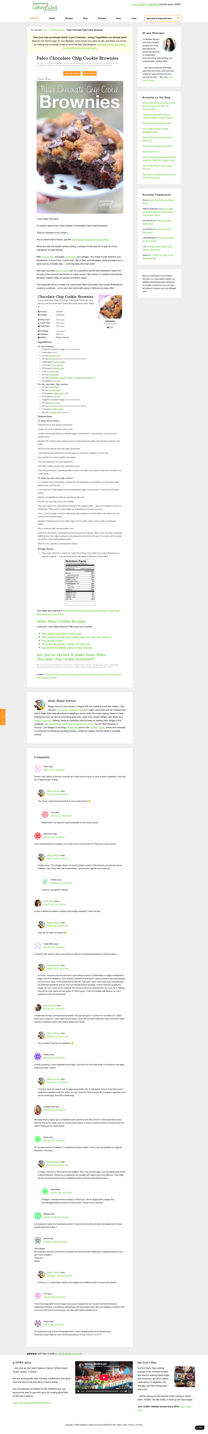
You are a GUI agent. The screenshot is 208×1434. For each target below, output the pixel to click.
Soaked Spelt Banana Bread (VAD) (158, 145)
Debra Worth (48, 901)
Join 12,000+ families (145, 4)
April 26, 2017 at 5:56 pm (54, 1057)
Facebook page (97, 727)
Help (125, 1424)
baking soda (58, 368)
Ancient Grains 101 (151, 151)
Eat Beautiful (72, 727)
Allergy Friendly (52, 674)
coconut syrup (62, 270)
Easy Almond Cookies (52, 640)
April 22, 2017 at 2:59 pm (61, 815)
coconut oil (70, 256)
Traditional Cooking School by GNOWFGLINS (45, 7)
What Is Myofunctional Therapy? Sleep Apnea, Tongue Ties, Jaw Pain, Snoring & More (159, 105)
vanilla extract (59, 362)
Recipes (53, 677)
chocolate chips (55, 412)
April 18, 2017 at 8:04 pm (57, 794)
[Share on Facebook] (2, 711)
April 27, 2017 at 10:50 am (54, 1109)
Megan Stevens (53, 791)
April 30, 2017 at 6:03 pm (61, 1192)
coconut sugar (53, 371)
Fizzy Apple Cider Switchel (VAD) (157, 123)
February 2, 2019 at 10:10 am (59, 1275)
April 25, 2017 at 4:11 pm (57, 1036)
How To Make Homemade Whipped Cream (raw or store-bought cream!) (158, 211)
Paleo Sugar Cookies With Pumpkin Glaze (61, 633)
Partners (139, 1424)
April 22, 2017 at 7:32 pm (61, 882)
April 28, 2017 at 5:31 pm (57, 1164)
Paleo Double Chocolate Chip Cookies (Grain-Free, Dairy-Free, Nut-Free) (76, 636)
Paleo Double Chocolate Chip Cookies (90, 239)
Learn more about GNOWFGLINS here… (32, 1402)
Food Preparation (57, 29)
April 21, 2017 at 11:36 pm (54, 904)
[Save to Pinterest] (2, 717)
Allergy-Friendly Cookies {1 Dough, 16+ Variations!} (66, 643)
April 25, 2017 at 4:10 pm (57, 968)
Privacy (131, 1424)
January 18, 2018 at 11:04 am (56, 1217)
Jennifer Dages (49, 1005)
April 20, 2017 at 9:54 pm (54, 836)
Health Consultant (42, 720)
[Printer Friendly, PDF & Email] (44, 79)
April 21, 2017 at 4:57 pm (57, 858)
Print (111, 327)
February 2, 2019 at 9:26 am (55, 1241)
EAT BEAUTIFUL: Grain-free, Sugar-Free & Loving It (70, 723)
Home (45, 29)
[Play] (78, 1391)
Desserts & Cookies (67, 674)
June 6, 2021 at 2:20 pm (53, 1324)
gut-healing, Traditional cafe (70, 709)
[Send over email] (2, 722)
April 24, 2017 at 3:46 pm (54, 1008)
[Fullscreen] (129, 1391)
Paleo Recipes (43, 677)
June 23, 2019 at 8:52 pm (54, 1296)
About (119, 1424)
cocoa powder (57, 365)
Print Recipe (89, 73)
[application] (104, 1377)
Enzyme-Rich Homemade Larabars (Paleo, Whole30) (66, 647)
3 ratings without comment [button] (68, 1353)
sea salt (56, 381)
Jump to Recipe (71, 73)
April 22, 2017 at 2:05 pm (54, 947)
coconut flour (48, 256)
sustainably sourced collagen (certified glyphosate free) (71, 378)
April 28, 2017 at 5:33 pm (57, 1082)
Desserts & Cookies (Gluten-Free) (91, 674)
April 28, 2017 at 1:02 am (54, 1140)
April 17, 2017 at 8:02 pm (54, 769)
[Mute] (126, 1391)
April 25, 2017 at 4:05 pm (57, 925)
